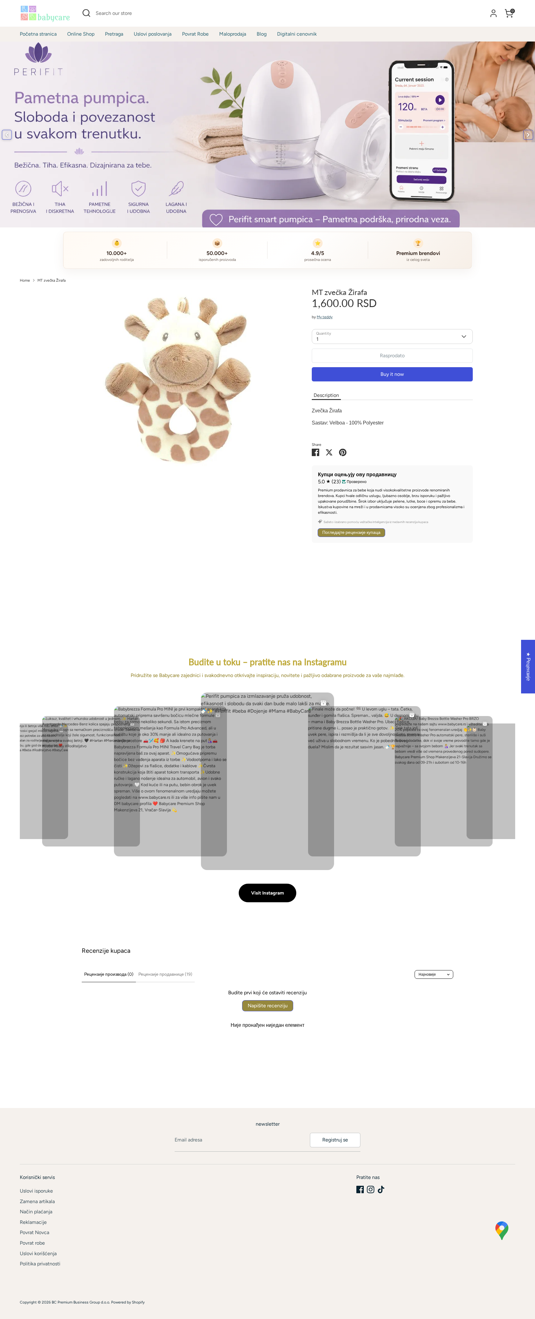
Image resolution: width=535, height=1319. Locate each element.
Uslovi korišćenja (38, 1253)
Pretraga (114, 34)
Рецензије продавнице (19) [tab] (165, 974)
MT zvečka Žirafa (51, 280)
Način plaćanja (36, 1212)
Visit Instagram (267, 893)
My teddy (325, 317)
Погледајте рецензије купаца (351, 532)
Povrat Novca (34, 1232)
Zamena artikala (37, 1201)
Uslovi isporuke (36, 1191)
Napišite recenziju (268, 1006)
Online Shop (80, 34)
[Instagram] (370, 1189)
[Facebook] (360, 1189)
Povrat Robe (195, 34)
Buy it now (392, 374)
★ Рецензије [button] (528, 666)
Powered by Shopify (128, 1302)
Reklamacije (33, 1222)
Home (25, 280)
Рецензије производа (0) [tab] (108, 974)
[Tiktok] (381, 1189)
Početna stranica (38, 34)
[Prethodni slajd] (6, 134)
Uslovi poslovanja (153, 34)
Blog (262, 34)
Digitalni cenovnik (297, 34)
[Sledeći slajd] (528, 134)
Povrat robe (32, 1243)
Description (326, 395)
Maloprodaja (232, 34)
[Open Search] (86, 13)
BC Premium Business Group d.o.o (80, 1302)
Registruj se (335, 1140)
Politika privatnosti (40, 1264)
